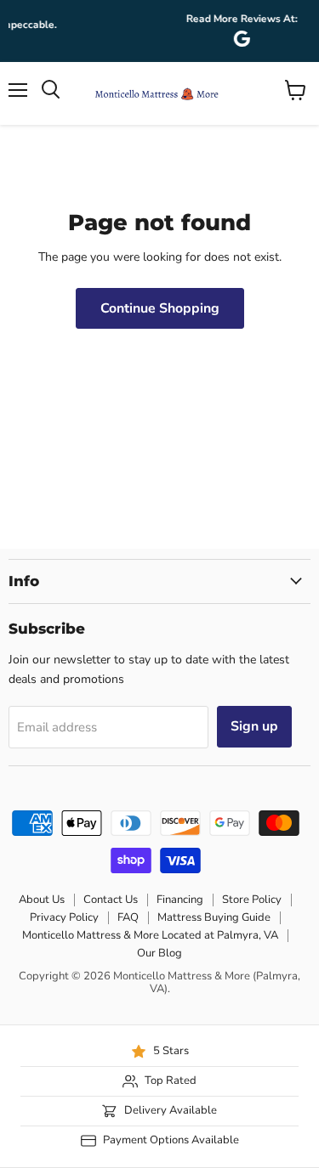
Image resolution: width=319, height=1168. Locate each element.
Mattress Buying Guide (214, 917)
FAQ (128, 917)
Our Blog (159, 953)
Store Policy (252, 899)
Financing (180, 899)
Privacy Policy (64, 917)
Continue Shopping (159, 308)
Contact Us (110, 899)
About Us (42, 899)
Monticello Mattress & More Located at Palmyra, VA (150, 935)
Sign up (254, 726)
